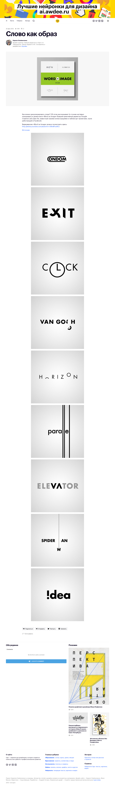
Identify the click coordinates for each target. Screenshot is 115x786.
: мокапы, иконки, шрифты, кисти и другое (61, 767)
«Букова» (24, 46)
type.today (97, 780)
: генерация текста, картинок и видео (61, 770)
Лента (12, 20)
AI (6, 20)
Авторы (27, 20)
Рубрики (19, 20)
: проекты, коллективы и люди (59, 761)
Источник (26, 130)
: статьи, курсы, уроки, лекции (59, 757)
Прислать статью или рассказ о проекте (94, 758)
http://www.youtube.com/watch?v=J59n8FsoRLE (41, 126)
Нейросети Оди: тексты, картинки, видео (96, 767)
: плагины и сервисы (56, 764)
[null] (28, 628)
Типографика (28, 633)
